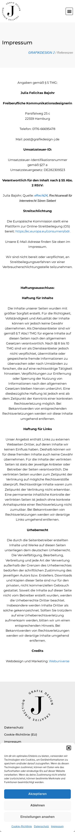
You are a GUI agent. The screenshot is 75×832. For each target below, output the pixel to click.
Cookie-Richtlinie (21, 826)
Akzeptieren (37, 794)
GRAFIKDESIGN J (41, 52)
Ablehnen (37, 805)
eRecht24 (41, 195)
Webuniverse (59, 661)
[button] (69, 748)
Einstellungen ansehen (37, 817)
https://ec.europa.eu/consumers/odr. (42, 231)
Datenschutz (41, 826)
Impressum (57, 826)
